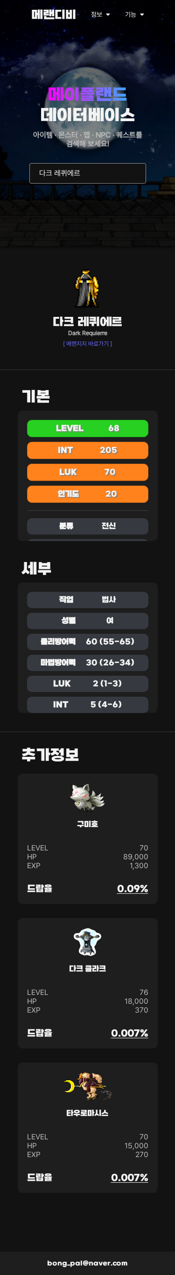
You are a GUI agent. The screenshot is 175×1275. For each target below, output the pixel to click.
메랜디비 (53, 15)
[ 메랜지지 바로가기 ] (87, 343)
